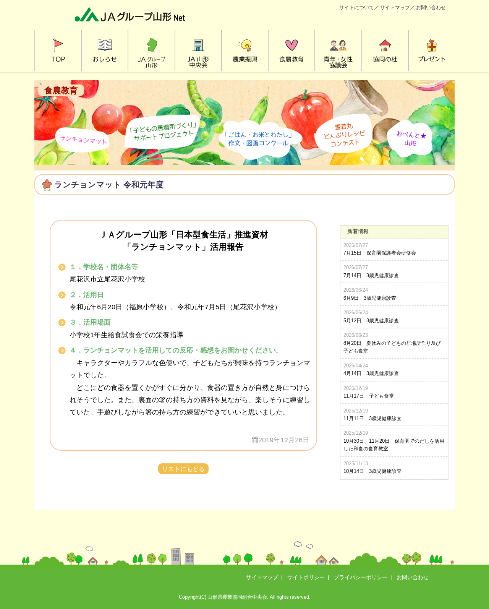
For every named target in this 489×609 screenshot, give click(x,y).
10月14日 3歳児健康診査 (372, 471)
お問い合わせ (431, 7)
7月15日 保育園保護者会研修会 (379, 252)
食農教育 (61, 90)
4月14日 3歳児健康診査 (371, 373)
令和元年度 (143, 184)
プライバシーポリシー (360, 577)
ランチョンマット (87, 184)
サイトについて (356, 7)
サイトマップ (395, 7)
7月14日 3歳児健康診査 (371, 275)
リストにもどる (183, 469)
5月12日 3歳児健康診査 (371, 320)
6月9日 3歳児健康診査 (369, 298)
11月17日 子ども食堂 (368, 395)
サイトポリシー (306, 577)
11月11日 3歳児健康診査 (372, 418)
